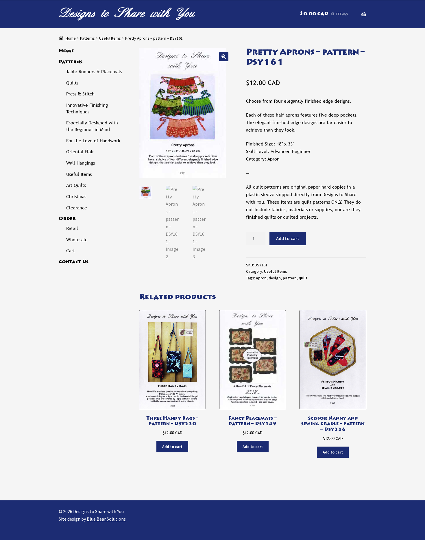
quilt (303, 278)
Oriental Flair (80, 151)
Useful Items (110, 38)
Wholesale (77, 239)
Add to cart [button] (172, 446)
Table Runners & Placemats (94, 71)
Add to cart (287, 238)
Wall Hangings (80, 163)
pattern (290, 278)
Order (67, 219)
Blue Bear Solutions (106, 519)
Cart (70, 250)
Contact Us (73, 262)
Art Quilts (76, 185)
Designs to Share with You (127, 13)
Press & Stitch (80, 94)
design (275, 278)
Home (71, 38)
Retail (72, 228)
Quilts (72, 83)
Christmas (76, 196)
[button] (223, 56)
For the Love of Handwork (93, 140)
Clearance (76, 208)
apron (261, 278)
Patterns (87, 38)
